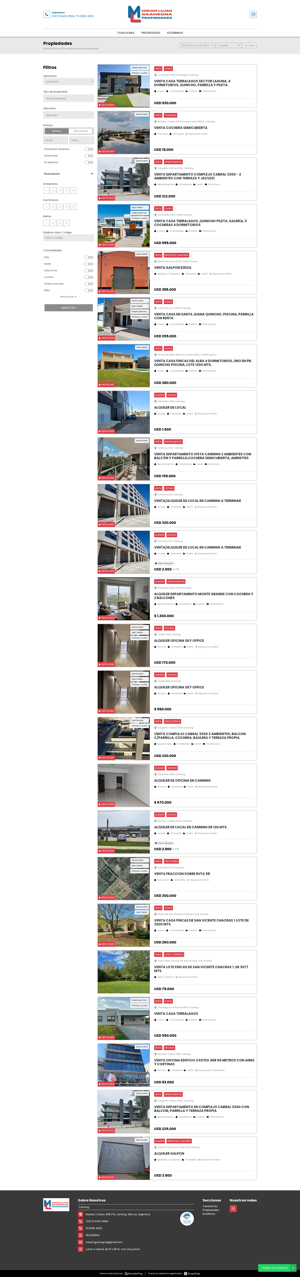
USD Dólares (80, 131)
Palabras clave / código (57, 232)
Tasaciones (125, 33)
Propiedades (150, 33)
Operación (50, 76)
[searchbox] (70, 98)
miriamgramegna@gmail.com (104, 1242)
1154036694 (93, 1235)
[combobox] (68, 98)
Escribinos (175, 33)
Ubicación (49, 108)
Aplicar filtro (68, 307)
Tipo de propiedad (55, 91)
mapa (251, 45)
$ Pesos (56, 131)
